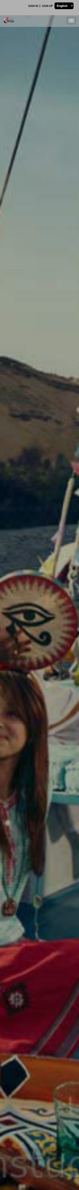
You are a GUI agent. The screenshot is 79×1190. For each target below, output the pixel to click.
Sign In (33, 6)
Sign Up (48, 6)
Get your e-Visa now (38, 645)
